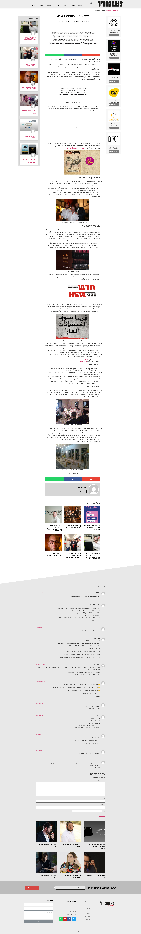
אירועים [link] (49, 5)
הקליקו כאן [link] (85, 359)
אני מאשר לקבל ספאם (47, 888)
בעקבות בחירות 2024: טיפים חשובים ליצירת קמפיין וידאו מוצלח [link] (29, 112)
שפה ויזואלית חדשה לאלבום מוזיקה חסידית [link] (73, 526)
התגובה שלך (101, 781)
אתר (103, 811)
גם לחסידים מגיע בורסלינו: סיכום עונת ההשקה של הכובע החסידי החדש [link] (29, 161)
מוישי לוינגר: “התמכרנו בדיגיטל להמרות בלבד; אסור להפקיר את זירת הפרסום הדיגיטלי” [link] (92, 556)
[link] (110, 3)
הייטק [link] (57, 5)
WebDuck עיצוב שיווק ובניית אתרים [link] (62, 932)
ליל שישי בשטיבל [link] (111, 10)
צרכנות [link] (41, 5)
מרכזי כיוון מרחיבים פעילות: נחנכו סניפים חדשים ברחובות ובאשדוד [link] (73, 555)
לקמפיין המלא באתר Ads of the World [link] (74, 148)
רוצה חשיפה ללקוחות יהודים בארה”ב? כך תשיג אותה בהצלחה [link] (29, 136)
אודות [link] (33, 5)
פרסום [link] (80, 5)
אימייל (103, 804)
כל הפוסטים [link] (82, 491)
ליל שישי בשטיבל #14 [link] (73, 16)
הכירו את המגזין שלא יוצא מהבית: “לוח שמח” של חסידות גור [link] (92, 527)
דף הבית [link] (119, 10)
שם (104, 798)
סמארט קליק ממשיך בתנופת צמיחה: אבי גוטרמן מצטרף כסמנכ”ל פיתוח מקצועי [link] (54, 528)
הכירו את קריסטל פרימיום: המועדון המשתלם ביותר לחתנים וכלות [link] (94, 846)
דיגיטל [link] (65, 5)
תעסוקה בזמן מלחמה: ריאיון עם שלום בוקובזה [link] (54, 554)
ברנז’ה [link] (73, 5)
